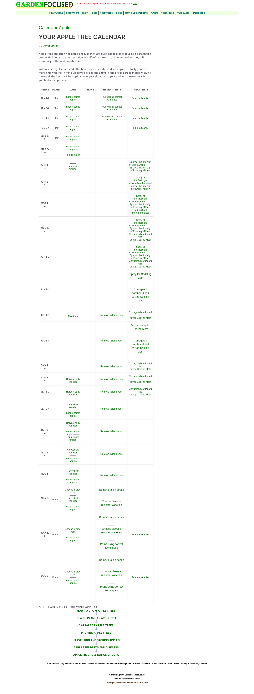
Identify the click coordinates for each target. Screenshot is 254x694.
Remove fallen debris (111, 315)
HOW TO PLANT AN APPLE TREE (96, 618)
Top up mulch (73, 155)
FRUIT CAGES (183, 13)
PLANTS (154, 13)
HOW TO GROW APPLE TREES (96, 610)
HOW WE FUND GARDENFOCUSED (127, 679)
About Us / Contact (198, 663)
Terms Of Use (172, 663)
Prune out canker (140, 98)
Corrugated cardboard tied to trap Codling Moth (140, 237)
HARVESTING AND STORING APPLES (96, 640)
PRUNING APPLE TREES (96, 632)
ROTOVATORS (72, 13)
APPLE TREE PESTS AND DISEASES (96, 647)
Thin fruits (73, 316)
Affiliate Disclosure (141, 663)
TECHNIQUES (167, 13)
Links (56, 663)
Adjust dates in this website (73, 663)
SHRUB (119, 13)
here (135, 3)
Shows (111, 663)
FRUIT (85, 13)
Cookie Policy (158, 663)
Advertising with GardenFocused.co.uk (127, 675)
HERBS (94, 13)
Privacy (184, 663)
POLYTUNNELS (56, 13)
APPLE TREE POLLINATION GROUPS (96, 654)
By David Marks (48, 45)
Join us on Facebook (97, 663)
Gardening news (123, 663)
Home (50, 663)
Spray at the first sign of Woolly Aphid (138, 180)
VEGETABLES (106, 13)
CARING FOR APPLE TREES (96, 625)
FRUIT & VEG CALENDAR (136, 13)
